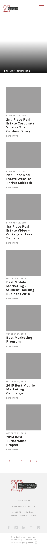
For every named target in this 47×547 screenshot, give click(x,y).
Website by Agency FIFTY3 (22, 542)
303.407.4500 (23, 500)
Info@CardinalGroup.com (23, 506)
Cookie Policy (30, 540)
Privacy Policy (16, 540)
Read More (12, 136)
